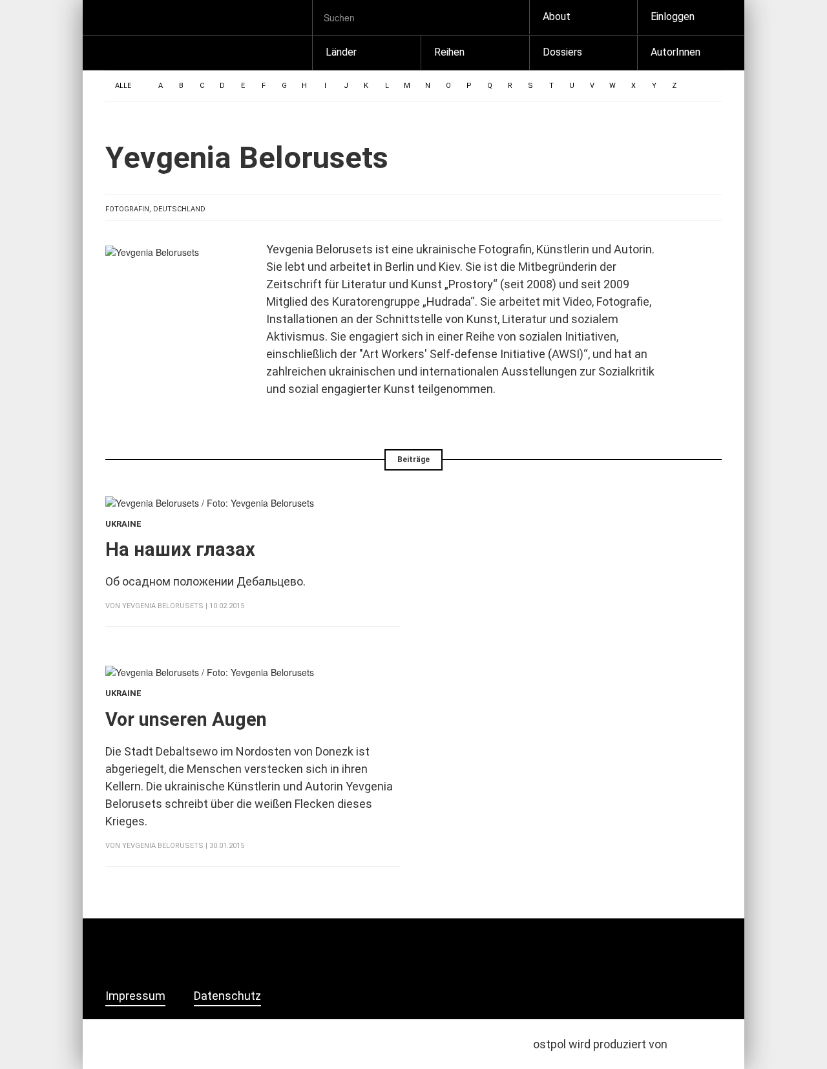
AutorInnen (675, 52)
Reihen (449, 52)
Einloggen (673, 16)
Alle (123, 85)
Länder (341, 52)
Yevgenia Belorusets (163, 606)
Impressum (135, 996)
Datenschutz (227, 996)
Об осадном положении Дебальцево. (206, 581)
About (557, 16)
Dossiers (562, 52)
